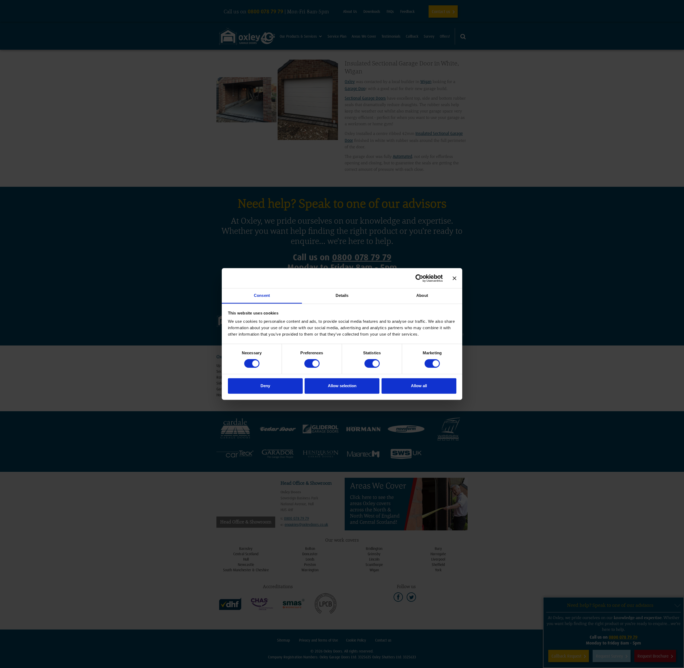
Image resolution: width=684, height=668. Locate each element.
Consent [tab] (262, 295)
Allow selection (342, 385)
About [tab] (422, 295)
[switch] (312, 363)
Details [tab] (342, 295)
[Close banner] (454, 278)
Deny (265, 385)
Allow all (419, 385)
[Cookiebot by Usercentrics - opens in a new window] (419, 278)
